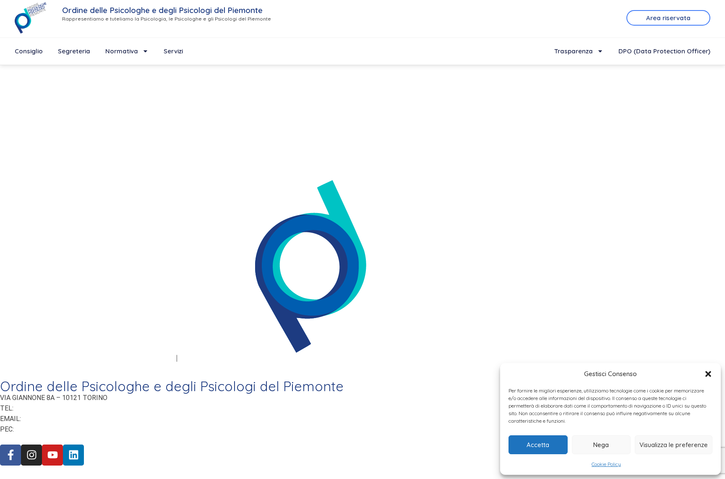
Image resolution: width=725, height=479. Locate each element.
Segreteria (74, 51)
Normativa (121, 51)
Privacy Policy (21, 358)
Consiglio (29, 51)
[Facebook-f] (10, 455)
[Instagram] (31, 455)
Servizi (173, 51)
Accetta (538, 445)
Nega (601, 445)
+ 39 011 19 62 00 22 (46, 408)
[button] (708, 374)
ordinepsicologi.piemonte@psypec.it (76, 429)
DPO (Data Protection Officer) (664, 51)
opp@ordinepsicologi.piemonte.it (78, 418)
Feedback (194, 358)
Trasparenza (573, 51)
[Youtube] (52, 455)
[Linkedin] (73, 455)
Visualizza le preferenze (673, 445)
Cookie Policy (606, 464)
